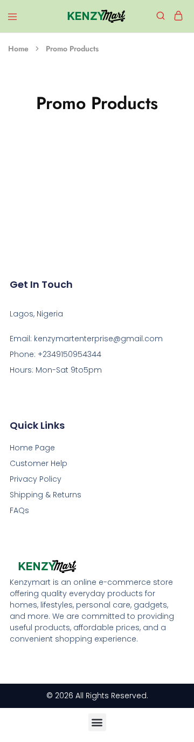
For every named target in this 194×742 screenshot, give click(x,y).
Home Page (32, 447)
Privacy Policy (35, 479)
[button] (97, 722)
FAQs (19, 510)
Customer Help (38, 463)
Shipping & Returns (45, 494)
